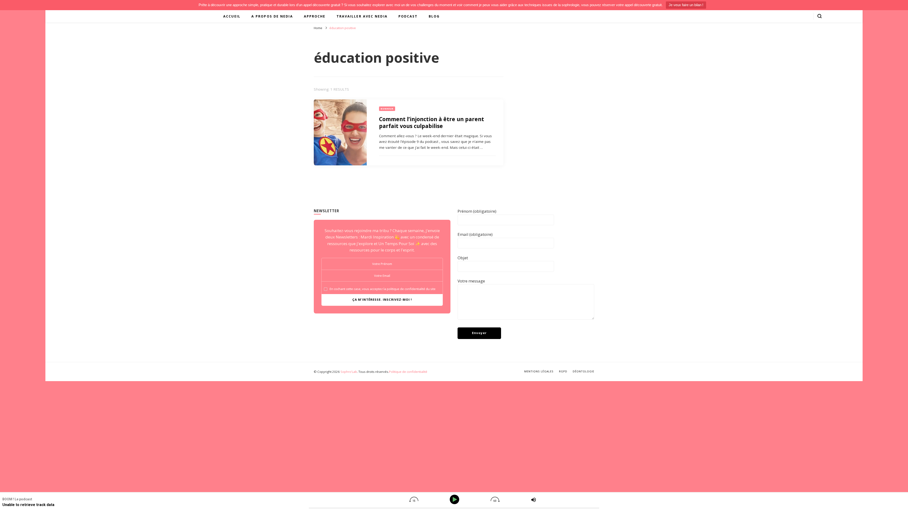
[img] (413, 499)
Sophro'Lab (348, 372)
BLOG (434, 16)
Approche (315, 16)
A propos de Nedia (272, 16)
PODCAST (408, 16)
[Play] (455, 499)
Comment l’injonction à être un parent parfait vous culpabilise (431, 122)
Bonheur (387, 108)
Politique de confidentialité (408, 372)
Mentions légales (539, 371)
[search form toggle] (819, 16)
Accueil (231, 16)
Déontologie (583, 371)
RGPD (563, 371)
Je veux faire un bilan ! (686, 5)
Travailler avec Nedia (362, 16)
